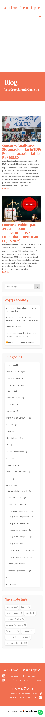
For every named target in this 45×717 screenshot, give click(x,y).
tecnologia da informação (18, 637)
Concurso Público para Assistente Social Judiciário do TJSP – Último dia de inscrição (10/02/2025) (20, 233)
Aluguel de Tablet (17, 543)
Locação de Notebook (19, 557)
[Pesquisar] (37, 286)
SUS (7, 577)
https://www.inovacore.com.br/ (24, 694)
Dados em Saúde (13, 397)
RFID (8, 478)
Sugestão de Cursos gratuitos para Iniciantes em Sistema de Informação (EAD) (22, 319)
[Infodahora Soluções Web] (29, 711)
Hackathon (10, 411)
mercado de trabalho (16, 625)
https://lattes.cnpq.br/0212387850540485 (25, 680)
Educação (10, 404)
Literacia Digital (12, 438)
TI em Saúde (11, 584)
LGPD (8, 431)
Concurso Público (13, 164)
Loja (8, 445)
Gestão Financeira (15, 497)
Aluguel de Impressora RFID (21, 523)
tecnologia (28, 631)
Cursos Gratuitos (13, 385)
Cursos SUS (12, 391)
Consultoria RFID (13, 378)
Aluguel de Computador (19, 516)
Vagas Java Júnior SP (14, 327)
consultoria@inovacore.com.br (23, 697)
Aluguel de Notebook (18, 530)
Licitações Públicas (15, 504)
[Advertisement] (22, 47)
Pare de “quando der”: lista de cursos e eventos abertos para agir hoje (21, 334)
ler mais (5, 189)
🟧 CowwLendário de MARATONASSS (20, 342)
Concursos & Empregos (30, 164)
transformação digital (16, 643)
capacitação (12, 607)
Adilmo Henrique (12, 161)
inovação (30, 613)
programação (12, 631)
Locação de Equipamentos (19, 511)
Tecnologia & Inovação (17, 564)
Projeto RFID (11, 465)
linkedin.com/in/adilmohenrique (21, 676)
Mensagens (10, 458)
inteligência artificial (15, 619)
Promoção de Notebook (16, 472)
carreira (25, 607)
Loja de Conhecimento (15, 451)
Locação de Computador (20, 550)
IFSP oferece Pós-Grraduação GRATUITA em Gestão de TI (21, 309)
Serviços (9, 485)
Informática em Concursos (17, 418)
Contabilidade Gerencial (17, 491)
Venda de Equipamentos (18, 570)
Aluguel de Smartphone (19, 537)
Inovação (10, 424)
